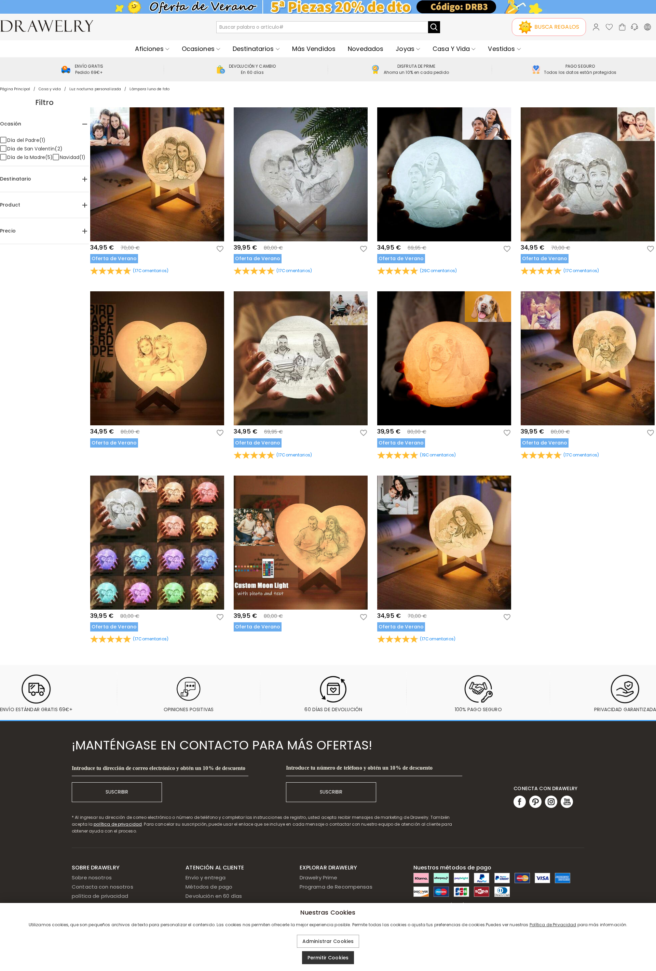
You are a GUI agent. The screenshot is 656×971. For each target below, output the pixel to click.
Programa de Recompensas (336, 886)
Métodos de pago (209, 886)
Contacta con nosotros (102, 886)
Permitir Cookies (328, 957)
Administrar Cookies (328, 941)
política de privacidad (118, 824)
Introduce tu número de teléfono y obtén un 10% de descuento (359, 768)
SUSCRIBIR (117, 792)
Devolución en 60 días (214, 896)
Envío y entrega (206, 877)
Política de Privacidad (553, 925)
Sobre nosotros (92, 877)
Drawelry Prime (319, 877)
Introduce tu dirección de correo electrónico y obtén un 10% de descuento (158, 768)
